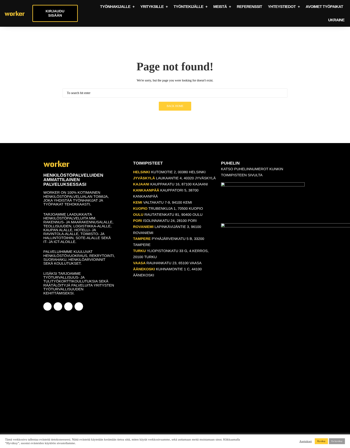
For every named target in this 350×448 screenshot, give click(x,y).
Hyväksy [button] (321, 441)
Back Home (175, 106)
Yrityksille (152, 6)
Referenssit (249, 6)
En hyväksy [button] (337, 441)
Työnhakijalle (115, 6)
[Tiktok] (79, 306)
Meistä (220, 6)
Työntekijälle (188, 6)
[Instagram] (58, 306)
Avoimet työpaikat (324, 6)
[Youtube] (68, 306)
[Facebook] (47, 306)
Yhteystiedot (282, 6)
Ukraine (336, 20)
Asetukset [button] (305, 441)
